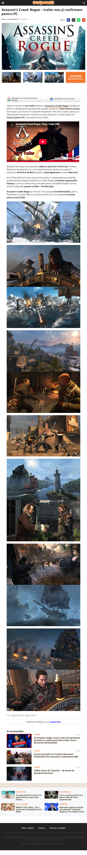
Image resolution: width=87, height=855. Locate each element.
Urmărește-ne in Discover (64, 99)
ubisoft (33, 715)
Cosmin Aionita (12, 19)
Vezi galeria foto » (76, 77)
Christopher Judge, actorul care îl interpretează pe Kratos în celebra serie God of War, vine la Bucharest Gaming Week (57, 740)
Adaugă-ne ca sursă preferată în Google (24, 99)
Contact (41, 828)
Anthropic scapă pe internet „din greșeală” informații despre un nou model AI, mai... (72, 810)
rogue (27, 715)
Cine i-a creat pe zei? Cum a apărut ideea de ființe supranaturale (71, 797)
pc (23, 715)
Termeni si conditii (57, 828)
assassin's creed (16, 715)
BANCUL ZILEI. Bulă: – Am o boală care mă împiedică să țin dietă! (29, 810)
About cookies (28, 828)
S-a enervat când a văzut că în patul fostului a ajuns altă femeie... (29, 797)
